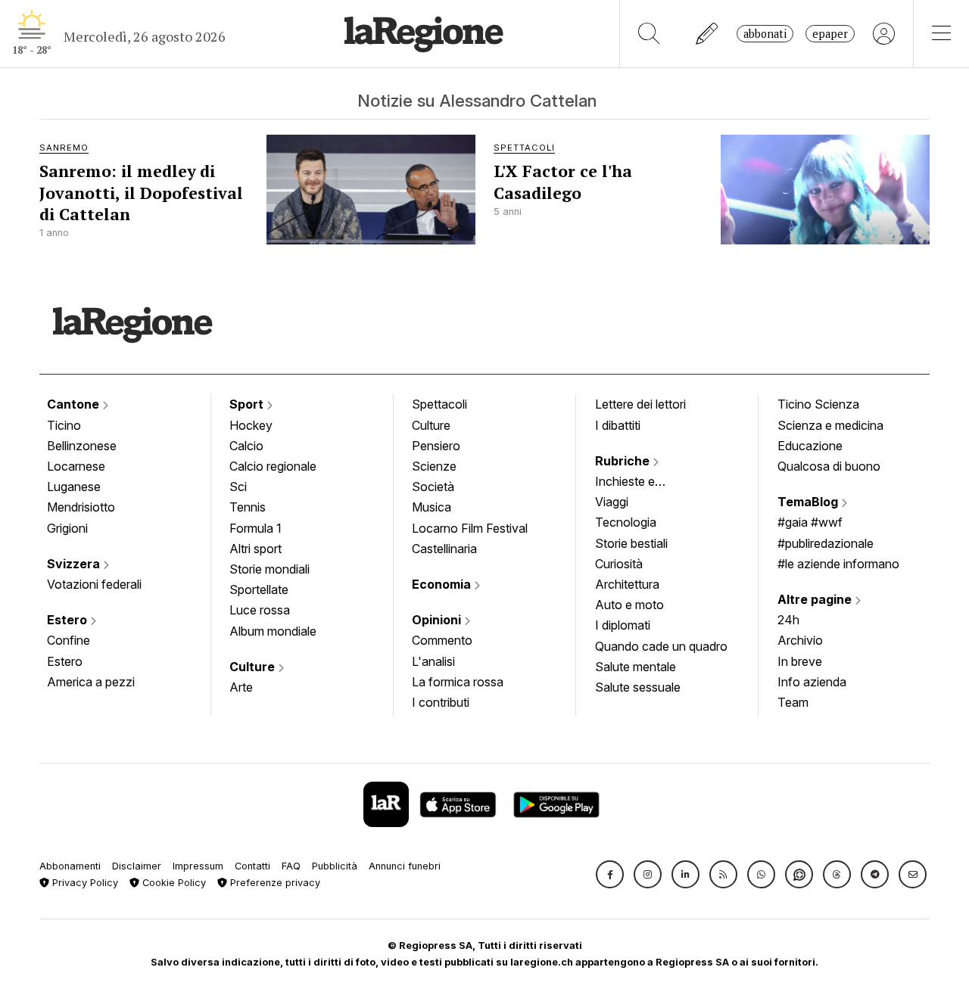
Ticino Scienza (818, 404)
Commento (442, 640)
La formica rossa (457, 681)
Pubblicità (334, 866)
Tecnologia (625, 522)
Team (793, 702)
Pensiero (436, 445)
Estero (68, 619)
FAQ (291, 866)
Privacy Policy (83, 882)
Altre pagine (816, 599)
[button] (610, 874)
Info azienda (811, 681)
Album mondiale (272, 631)
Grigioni (67, 528)
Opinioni (438, 619)
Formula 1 (255, 528)
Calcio (246, 445)
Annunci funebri (405, 866)
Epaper (830, 33)
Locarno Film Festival (470, 528)
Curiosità (619, 563)
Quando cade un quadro (661, 646)
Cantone (74, 404)
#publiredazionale (825, 543)
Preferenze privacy (273, 882)
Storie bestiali (631, 543)
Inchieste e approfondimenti (639, 483)
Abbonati (765, 33)
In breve (799, 661)
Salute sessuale (638, 687)
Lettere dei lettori (640, 404)
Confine (68, 640)
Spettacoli (439, 404)
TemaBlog (809, 501)
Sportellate (258, 589)
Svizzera (75, 563)
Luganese (74, 486)
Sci (238, 486)
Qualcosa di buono (828, 466)
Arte (241, 687)
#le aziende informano (838, 563)
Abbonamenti (70, 866)
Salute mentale (635, 666)
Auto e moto (629, 604)
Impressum (198, 866)
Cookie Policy (172, 882)
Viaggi (611, 501)
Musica (431, 507)
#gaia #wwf (810, 522)
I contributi (440, 702)
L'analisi (433, 661)
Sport (247, 404)
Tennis (247, 507)
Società (433, 486)
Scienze (434, 466)
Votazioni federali (94, 584)
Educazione (810, 445)
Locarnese (76, 466)
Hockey (251, 425)
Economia (443, 584)
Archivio (800, 640)
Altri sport (255, 548)
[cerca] (649, 33)
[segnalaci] (707, 33)
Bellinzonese (82, 445)
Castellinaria (444, 548)
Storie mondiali (269, 569)
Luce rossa (259, 609)
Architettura (627, 584)
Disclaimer (136, 866)
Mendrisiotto (81, 507)
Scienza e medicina (830, 425)
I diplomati (622, 625)
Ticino (64, 425)
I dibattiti (617, 425)
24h (788, 619)
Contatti (252, 866)
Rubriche (624, 460)
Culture (253, 666)
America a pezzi (91, 681)
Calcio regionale (272, 466)
